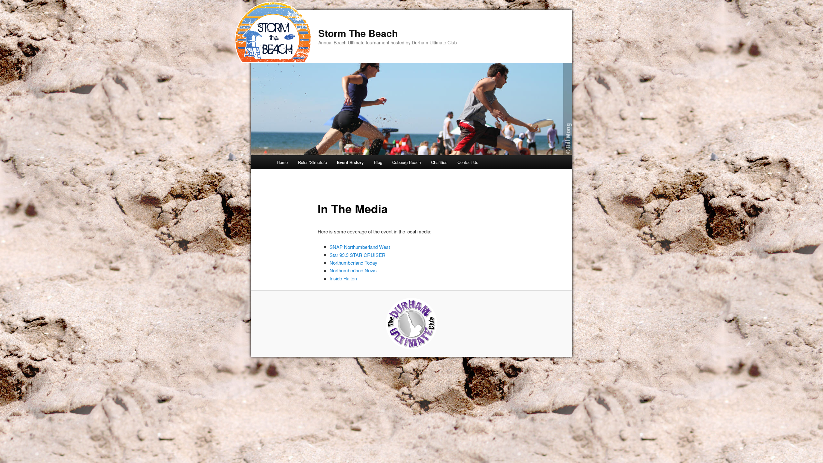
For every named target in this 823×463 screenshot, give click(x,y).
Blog (378, 162)
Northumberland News (353, 270)
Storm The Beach (358, 33)
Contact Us (467, 162)
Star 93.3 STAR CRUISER (357, 254)
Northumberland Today (353, 262)
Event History (350, 162)
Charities (439, 162)
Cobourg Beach (406, 162)
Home (282, 162)
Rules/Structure (312, 162)
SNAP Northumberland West (360, 246)
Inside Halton (343, 278)
